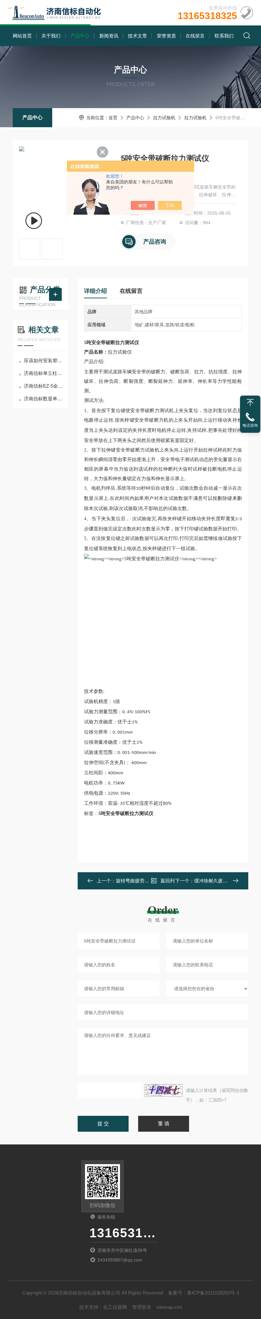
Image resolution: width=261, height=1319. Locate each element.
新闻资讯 (108, 35)
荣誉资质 (166, 35)
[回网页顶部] (250, 402)
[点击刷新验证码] (164, 1090)
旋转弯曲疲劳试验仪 (137, 880)
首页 (113, 117)
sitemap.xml (169, 1307)
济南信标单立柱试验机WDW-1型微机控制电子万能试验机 (43, 373)
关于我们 (50, 35)
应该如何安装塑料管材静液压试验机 (43, 360)
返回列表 (167, 882)
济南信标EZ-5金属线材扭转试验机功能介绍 (43, 386)
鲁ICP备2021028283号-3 (213, 1292)
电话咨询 (250, 425)
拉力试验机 (164, 117)
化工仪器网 (115, 1307)
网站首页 (22, 35)
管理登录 (141, 1307)
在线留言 (195, 35)
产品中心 (79, 35)
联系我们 (224, 35)
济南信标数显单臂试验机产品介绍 (43, 398)
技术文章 (137, 35)
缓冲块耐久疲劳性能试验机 (222, 880)
